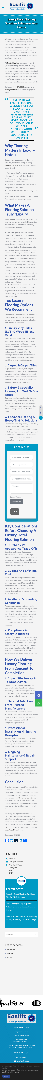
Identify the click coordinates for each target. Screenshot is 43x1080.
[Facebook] (38, 695)
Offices (10, 954)
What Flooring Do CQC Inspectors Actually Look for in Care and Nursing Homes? (20, 907)
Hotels (9, 958)
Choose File (16, 501)
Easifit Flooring (13, 63)
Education (11, 950)
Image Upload (15, 497)
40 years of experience (26, 798)
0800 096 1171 (18, 87)
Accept (6, 1076)
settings (16, 1072)
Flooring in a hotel (11, 165)
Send (15, 511)
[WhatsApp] (38, 702)
